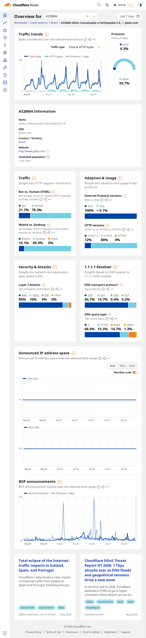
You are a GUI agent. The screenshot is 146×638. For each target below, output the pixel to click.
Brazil (22, 142)
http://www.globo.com (32, 151)
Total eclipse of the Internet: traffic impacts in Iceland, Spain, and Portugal (44, 565)
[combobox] (63, 16)
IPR (47, 295)
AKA (21, 129)
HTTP (126, 44)
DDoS (35, 295)
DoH (116, 295)
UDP (90, 295)
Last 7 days (131, 17)
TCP (127, 295)
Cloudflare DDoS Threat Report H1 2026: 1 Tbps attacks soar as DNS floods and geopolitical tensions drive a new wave (108, 570)
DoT (103, 295)
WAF (24, 295)
